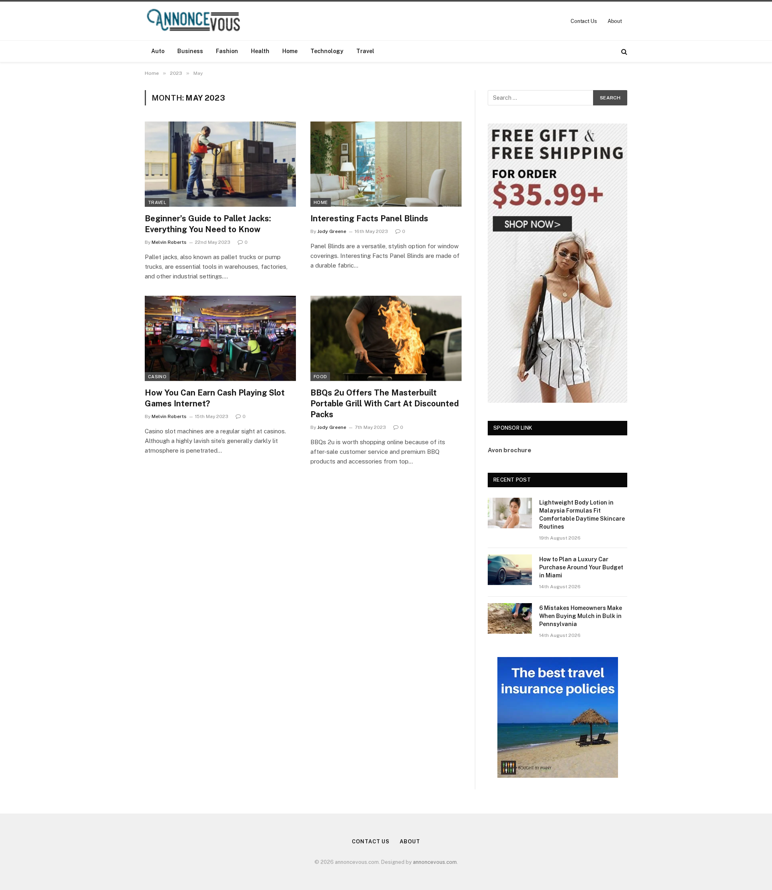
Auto (157, 51)
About (615, 21)
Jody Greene (331, 231)
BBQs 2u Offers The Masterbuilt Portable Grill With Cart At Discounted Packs (384, 403)
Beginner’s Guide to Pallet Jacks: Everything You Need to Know (208, 224)
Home (290, 51)
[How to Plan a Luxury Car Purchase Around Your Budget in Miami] (510, 569)
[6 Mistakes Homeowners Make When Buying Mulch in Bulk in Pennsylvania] (510, 618)
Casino (157, 376)
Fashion (227, 51)
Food (320, 376)
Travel (365, 51)
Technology (326, 51)
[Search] (623, 51)
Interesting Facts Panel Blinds (369, 218)
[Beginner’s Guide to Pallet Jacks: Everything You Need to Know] (220, 164)
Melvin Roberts (169, 242)
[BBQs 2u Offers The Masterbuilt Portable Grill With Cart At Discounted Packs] (386, 338)
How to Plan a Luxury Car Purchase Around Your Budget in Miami (581, 567)
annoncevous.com (435, 862)
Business (190, 51)
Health (260, 51)
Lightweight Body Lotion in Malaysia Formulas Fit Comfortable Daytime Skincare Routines (582, 514)
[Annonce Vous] (197, 21)
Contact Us (584, 21)
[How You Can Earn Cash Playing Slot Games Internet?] (220, 338)
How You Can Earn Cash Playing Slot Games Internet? (215, 398)
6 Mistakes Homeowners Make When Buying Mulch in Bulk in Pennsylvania (580, 616)
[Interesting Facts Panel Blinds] (386, 164)
